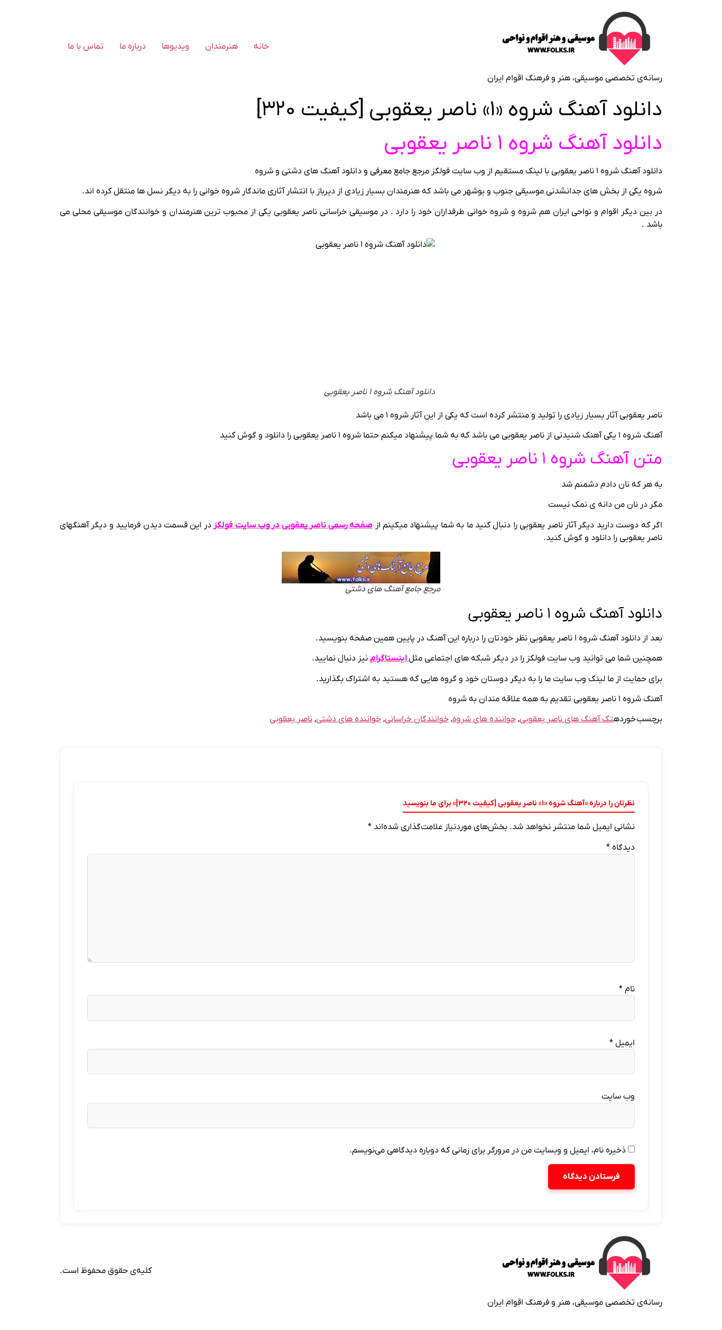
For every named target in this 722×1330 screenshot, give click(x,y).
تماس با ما (86, 46)
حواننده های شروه (484, 719)
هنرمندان (221, 46)
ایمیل (622, 1043)
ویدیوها (175, 46)
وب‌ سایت (618, 1096)
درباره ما (132, 46)
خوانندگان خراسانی (417, 719)
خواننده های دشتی (348, 719)
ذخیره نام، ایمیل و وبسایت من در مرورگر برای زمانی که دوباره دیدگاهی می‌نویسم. (487, 1150)
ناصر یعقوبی (291, 719)
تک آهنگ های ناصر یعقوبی (567, 719)
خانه (261, 46)
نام (627, 989)
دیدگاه (620, 847)
